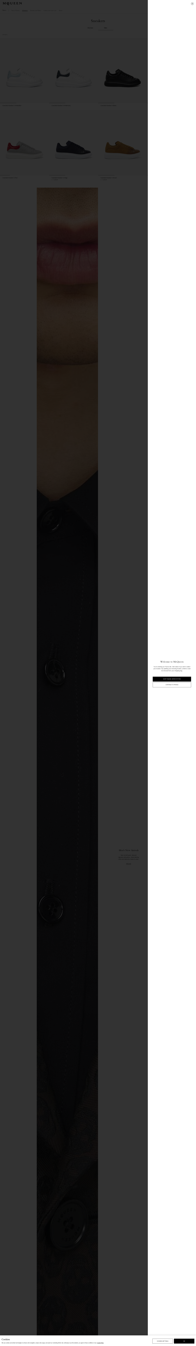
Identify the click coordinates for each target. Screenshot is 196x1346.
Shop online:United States (172, 679)
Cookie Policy (100, 1343)
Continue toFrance (172, 684)
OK (184, 1341)
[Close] (192, 3)
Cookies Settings (162, 1341)
